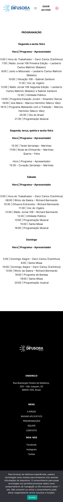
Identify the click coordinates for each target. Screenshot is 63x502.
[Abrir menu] (35, 8)
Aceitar (32, 497)
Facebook (32, 444)
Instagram (31, 449)
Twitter (31, 454)
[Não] (59, 486)
